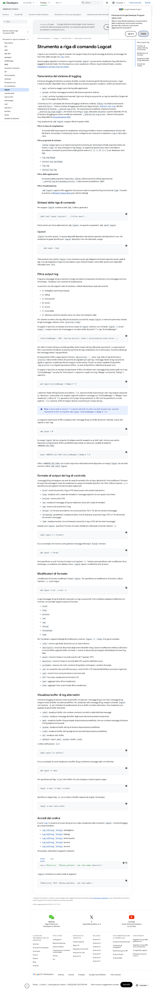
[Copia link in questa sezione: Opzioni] (48, 232)
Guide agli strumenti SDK (82, 38)
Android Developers (43, 38)
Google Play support (140, 950)
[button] (13, 32)
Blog (34, 962)
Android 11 (96, 961)
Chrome (71, 975)
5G (54, 959)
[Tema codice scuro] (126, 214)
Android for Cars (79, 953)
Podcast (36, 966)
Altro (58, 3)
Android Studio (135, 3)
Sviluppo (43, 3)
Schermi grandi (78, 942)
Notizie (35, 958)
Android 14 (97, 950)
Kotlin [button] (42, 859)
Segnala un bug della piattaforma (140, 940)
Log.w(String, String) (52, 842)
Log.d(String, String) (52, 834)
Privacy (55, 956)
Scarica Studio (118, 954)
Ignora (131, 34)
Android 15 (97, 947)
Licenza (43, 985)
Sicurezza (36, 951)
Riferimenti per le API (120, 951)
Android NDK (117, 958)
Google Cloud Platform (97, 975)
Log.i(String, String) (52, 838)
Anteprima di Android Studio (98, 14)
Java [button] (52, 859)
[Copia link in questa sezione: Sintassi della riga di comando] (77, 203)
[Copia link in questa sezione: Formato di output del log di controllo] (88, 476)
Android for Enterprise (40, 948)
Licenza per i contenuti (100, 898)
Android (36, 944)
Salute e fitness (58, 947)
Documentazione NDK (62, 117)
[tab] (42, 858)
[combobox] (92, 3)
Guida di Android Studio (121, 942)
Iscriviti (126, 984)
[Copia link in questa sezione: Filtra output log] (60, 274)
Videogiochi (57, 939)
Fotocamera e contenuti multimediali (61, 951)
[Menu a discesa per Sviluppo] (50, 2)
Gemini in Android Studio (38, 14)
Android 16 (97, 943)
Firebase (82, 975)
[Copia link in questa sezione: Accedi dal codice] (62, 818)
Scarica (6, 14)
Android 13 (96, 954)
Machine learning (59, 943)
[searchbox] (15, 22)
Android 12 (97, 957)
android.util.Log (107, 106)
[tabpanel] (83, 865)
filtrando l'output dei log (62, 193)
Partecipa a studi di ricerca (139, 955)
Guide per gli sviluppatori (117, 946)
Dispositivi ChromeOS (80, 949)
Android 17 (97, 939)
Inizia (143, 34)
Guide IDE (19, 14)
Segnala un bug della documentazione (140, 946)
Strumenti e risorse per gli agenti (68, 14)
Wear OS (76, 945)
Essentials (27, 3)
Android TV (77, 956)
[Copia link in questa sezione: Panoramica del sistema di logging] (83, 76)
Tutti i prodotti (115, 975)
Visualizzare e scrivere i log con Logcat (53, 67)
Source (35, 955)
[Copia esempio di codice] (126, 862)
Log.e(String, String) (52, 846)
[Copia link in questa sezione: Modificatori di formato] (69, 574)
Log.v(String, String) (52, 830)
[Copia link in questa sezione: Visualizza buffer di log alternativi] (82, 695)
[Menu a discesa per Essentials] (35, 2)
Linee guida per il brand (56, 985)
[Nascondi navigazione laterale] (27, 986)
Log (62, 57)
